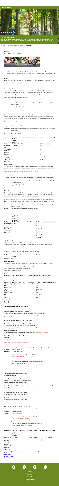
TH (17, 282)
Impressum (29, 474)
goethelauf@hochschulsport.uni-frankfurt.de (36, 365)
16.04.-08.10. (22, 144)
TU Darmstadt (4, 45)
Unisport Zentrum (13, 45)
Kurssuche (7, 458)
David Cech (31, 437)
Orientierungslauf (8, 456)
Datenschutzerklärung (29, 479)
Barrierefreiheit (29, 476)
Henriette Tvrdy (31, 284)
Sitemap (29, 471)
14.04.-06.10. (21, 222)
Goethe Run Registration (17, 415)
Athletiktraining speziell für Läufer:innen (18, 75)
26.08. (20, 437)
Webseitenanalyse (29, 481)
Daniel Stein (31, 144)
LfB (18, 144)
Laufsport (6, 452)
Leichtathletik (7, 454)
